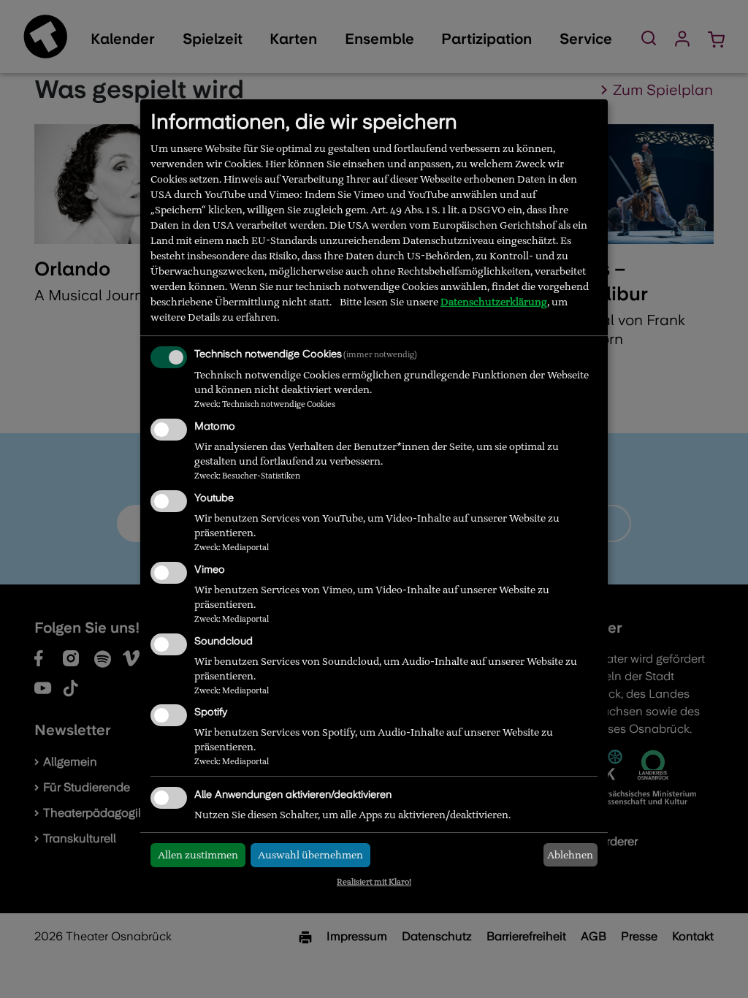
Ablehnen (570, 854)
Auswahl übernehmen (310, 854)
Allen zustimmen (198, 854)
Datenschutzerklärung (493, 301)
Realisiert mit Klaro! (374, 882)
